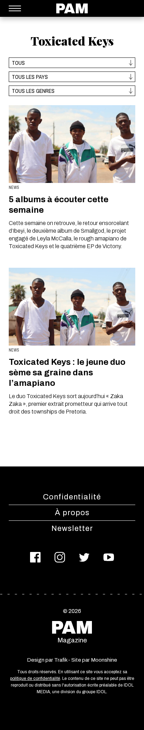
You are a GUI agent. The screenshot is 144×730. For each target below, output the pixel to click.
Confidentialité (72, 497)
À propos (72, 513)
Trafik (60, 660)
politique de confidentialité (35, 678)
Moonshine (104, 660)
